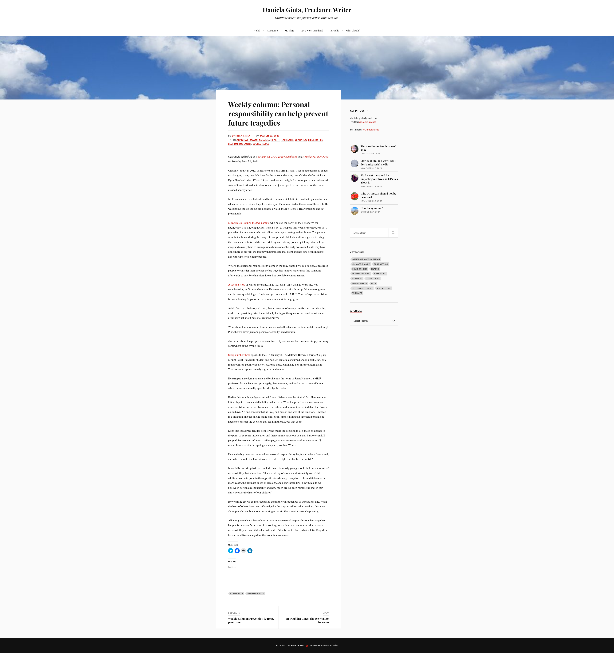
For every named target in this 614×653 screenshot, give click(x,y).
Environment (359, 269)
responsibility (256, 593)
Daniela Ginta (241, 135)
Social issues (261, 144)
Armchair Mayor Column (252, 140)
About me (272, 30)
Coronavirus (381, 264)
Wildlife (357, 293)
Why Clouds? (353, 30)
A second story (236, 284)
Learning (301, 140)
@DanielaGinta (367, 121)
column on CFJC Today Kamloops (277, 156)
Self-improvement (239, 144)
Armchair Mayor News (315, 156)
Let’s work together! (312, 30)
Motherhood (359, 283)
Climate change (361, 264)
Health (275, 140)
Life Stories (315, 140)
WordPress (298, 645)
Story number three (239, 355)
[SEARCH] (393, 233)
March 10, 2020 (269, 135)
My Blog (289, 30)
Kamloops (287, 140)
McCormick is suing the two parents (248, 223)
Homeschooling (361, 274)
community (236, 593)
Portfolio (334, 30)
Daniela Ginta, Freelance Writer (307, 10)
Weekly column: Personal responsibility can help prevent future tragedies (278, 113)
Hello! (257, 30)
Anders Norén (329, 645)
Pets (373, 283)
